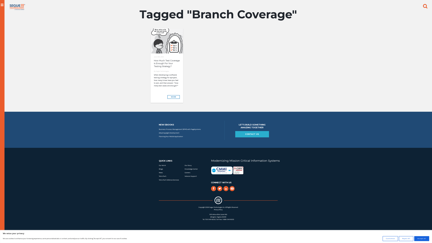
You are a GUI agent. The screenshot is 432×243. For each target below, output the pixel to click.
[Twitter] (219, 188)
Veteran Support (191, 176)
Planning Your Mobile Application (171, 136)
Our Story (188, 165)
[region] (216, 236)
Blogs (161, 169)
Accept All (421, 239)
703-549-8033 (210, 219)
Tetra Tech (162, 176)
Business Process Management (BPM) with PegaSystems (180, 129)
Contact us (252, 134)
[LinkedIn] (226, 189)
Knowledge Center (191, 169)
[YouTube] (232, 188)
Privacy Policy (218, 209)
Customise (390, 239)
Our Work (162, 165)
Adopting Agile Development (169, 133)
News (161, 173)
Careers (187, 173)
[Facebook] (213, 188)
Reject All (406, 239)
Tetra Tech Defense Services (169, 180)
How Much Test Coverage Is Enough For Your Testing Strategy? (167, 63)
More (173, 97)
